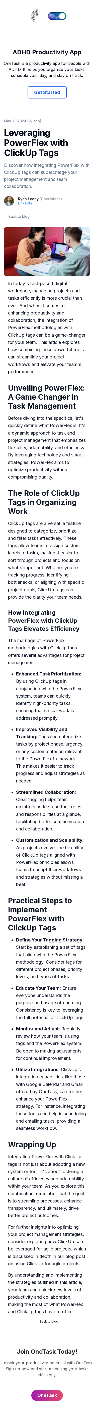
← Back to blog (17, 216)
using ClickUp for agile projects (47, 1263)
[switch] (57, 16)
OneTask (48, 1091)
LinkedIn (25, 203)
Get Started (47, 92)
